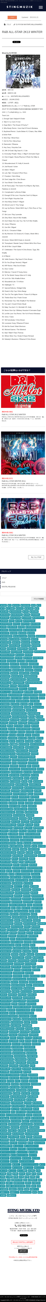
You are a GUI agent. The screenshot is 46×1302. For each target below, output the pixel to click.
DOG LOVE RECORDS (37, 744)
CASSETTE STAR (24, 685)
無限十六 (10, 1183)
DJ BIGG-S (41, 719)
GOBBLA (38, 790)
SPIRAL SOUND (33, 1056)
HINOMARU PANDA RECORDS (9, 818)
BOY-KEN (38, 670)
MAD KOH (34, 892)
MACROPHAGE (27, 889)
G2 (31, 781)
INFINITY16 (5, 830)
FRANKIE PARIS (18, 778)
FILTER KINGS (38, 772)
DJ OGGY (4, 735)
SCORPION (17, 1019)
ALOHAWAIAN (27, 617)
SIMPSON (4, 1034)
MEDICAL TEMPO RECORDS (18, 905)
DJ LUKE (12, 728)
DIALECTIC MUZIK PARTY (19, 713)
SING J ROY (5, 1037)
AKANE (27, 614)
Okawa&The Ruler (6, 948)
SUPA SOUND (33, 1074)
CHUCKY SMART (17, 698)
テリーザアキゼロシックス (27, 1161)
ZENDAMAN (5, 1139)
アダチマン (22, 1149)
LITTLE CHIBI (28, 883)
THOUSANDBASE (6, 1093)
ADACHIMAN (34, 611)
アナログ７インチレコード (8, 1152)
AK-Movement (5, 614)
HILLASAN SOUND (19, 815)
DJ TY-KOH (5, 741)
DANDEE (28, 707)
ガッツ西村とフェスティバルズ (19, 1155)
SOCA (35, 1040)
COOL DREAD (35, 701)
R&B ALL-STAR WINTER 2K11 (14, 481)
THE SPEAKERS (33, 1090)
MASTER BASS (6, 901)
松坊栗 (3, 1179)
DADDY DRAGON (6, 707)
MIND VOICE (14, 914)
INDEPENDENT (39, 827)
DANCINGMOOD (18, 707)
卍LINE (22, 1173)
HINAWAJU (30, 815)
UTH (3, 1115)
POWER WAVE (6, 966)
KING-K (17, 864)
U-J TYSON (16, 1108)
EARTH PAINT (22, 762)
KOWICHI (17, 871)
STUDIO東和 (5, 1071)
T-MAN (3, 1081)
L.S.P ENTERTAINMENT (23, 874)
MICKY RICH (26, 908)
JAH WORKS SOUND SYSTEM (32, 837)
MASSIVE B (27, 898)
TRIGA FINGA (37, 1102)
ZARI (23, 1136)
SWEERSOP (25, 1078)
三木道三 (32, 1170)
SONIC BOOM (26, 1044)
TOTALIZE (28, 1102)
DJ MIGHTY (5, 732)
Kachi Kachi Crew (6, 855)
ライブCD (4, 1170)
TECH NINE (5, 1087)
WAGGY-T (26, 1121)
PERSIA (4, 960)
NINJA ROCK (5, 939)
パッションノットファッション (30, 1164)
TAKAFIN (25, 1081)
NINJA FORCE (33, 935)
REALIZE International (19, 979)
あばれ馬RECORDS (7, 1145)
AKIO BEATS (5, 617)
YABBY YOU (13, 1130)
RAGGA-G (36, 969)
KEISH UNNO (24, 858)
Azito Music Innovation (20, 636)
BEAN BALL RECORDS (8, 654)
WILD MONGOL (39, 1124)
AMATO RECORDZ (39, 617)
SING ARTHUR (23, 1034)
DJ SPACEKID (13, 738)
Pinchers (34, 960)
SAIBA (39, 1010)
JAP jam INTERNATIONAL (8, 843)
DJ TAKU (40, 738)
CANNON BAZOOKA (34, 679)
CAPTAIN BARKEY (19, 682)
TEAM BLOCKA (25, 1084)
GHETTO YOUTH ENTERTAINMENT (35, 787)
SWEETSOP (34, 1078)
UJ (13, 1112)
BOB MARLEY (34, 664)
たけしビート (5, 1149)
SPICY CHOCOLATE (7, 1056)
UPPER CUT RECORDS (34, 1112)
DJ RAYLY (21, 735)
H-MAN (31, 800)
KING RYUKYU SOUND (20, 867)
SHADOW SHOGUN (17, 1022)
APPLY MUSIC (36, 623)
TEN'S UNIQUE (15, 1087)
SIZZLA (14, 1037)
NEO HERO (5, 932)
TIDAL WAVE (26, 1093)
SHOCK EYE (20, 1028)
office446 (26, 945)
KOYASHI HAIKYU (27, 871)
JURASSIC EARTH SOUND (9, 852)
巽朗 (16, 1176)
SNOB (28, 1040)
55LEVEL (16, 605)
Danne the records (38, 707)
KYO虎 (12, 874)
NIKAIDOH (12, 935)
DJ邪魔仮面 (14, 744)
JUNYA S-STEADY (34, 849)
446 (34, 605)
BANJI (3, 648)
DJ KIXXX (35, 725)
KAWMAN (42, 855)
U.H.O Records (6, 1112)
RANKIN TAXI (18, 976)
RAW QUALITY (35, 976)
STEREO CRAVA (33, 1062)
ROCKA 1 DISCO (6, 997)
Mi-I (14, 908)
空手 (3, 1186)
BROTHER (14, 673)
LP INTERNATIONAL (7, 886)
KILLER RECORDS (7, 864)
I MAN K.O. (29, 827)
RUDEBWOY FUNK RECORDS (22, 1006)
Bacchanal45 (26, 642)
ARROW (22, 627)
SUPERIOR (5, 1078)
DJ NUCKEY (40, 732)
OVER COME (17, 951)
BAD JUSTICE (26, 645)
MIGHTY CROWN (37, 908)
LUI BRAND (35, 886)
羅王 (34, 1186)
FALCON (41, 769)
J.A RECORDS (13, 833)
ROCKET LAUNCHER (19, 1000)
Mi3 (19, 908)
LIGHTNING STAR (35, 880)
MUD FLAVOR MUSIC (30, 923)
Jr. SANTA (42, 846)
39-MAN (4, 605)
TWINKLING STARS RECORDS (35, 1105)
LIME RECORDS (18, 883)
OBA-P (19, 945)
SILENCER (5, 1031)
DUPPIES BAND (6, 762)
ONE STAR (35, 948)
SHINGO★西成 (27, 1025)
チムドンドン (5, 1161)
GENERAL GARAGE (22, 784)
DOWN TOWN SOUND (23, 753)
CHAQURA (38, 691)
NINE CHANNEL (23, 935)
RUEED (4, 1010)
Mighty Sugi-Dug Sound (21, 911)
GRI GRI (15, 796)
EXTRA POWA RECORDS (29, 769)
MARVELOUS (5, 898)
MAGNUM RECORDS (7, 895)
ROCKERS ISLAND (30, 997)
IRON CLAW (32, 830)
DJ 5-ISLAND (5, 719)
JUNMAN (24, 849)
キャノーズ (33, 1155)
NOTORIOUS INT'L (39, 942)
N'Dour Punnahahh (17, 926)
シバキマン (36, 1158)
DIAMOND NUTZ (6, 716)
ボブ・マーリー (29, 1167)
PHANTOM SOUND (24, 960)
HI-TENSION (33, 809)
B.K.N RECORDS (14, 639)
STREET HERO (6, 1068)
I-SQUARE (29, 824)
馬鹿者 (3, 1195)
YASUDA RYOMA (6, 1133)
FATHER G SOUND (17, 772)
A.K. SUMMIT (10, 608)
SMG (22, 1040)
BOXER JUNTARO (18, 670)
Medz (30, 905)
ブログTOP (37, 557)
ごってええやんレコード (32, 1145)
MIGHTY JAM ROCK (7, 911)
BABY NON (17, 642)
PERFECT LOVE (38, 957)
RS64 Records (32, 1003)
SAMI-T (13, 1013)
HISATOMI (23, 818)
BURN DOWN (5, 679)
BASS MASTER (29, 651)
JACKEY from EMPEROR (33, 833)
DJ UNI (13, 741)
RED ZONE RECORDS (36, 982)
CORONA (24, 704)
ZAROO (30, 1136)
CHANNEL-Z (29, 691)
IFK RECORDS (19, 827)
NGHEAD (4, 935)
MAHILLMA (19, 895)
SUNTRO (24, 1074)
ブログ (8, 24)
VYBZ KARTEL (16, 1121)
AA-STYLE (20, 608)
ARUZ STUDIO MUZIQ (16, 630)
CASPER (14, 685)
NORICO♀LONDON (17, 942)
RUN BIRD (11, 1010)
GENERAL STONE (35, 784)
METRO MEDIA (6, 908)
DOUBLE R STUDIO (22, 750)
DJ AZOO (24, 719)
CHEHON (4, 694)
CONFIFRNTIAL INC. (23, 701)
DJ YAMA (38, 741)
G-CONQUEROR (16, 781)
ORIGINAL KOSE (6, 951)
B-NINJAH (32, 636)
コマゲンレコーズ (16, 1158)
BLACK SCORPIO (31, 660)
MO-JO (43, 917)
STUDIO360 (27, 1068)
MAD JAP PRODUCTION (23, 892)
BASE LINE (33, 648)
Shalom (35, 1022)
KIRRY (9, 871)
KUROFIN (4, 874)
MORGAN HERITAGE (7, 923)
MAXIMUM (4, 905)
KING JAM (33, 864)
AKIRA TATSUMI (16, 617)
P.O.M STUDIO (6, 954)
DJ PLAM (12, 735)
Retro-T (30, 985)
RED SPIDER (24, 982)
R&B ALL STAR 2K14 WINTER (14, 535)
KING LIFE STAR (6, 867)
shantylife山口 (5, 1025)
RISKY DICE (23, 994)
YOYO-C (4, 1136)
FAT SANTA (28, 772)
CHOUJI (43, 694)
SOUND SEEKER (6, 1053)
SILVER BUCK (14, 1031)
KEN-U (32, 858)
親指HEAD (13, 1189)
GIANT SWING (5, 790)
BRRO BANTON (25, 673)
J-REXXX (4, 833)
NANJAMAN (36, 926)
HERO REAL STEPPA (21, 809)
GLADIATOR (16, 790)
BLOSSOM (24, 664)
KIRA (3, 871)
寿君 (40, 1173)
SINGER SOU (34, 1034)
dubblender (42, 759)
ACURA (26, 611)
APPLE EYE (26, 623)
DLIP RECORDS (24, 744)
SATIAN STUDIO (25, 1016)
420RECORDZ (26, 605)
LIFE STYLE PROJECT (8, 880)
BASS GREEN (5, 651)
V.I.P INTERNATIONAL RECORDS (16, 1115)
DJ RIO (28, 735)
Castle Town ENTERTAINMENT (9, 688)
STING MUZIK (14, 1065)
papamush (31, 954)
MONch (18, 920)
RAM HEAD (30, 972)
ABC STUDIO (29, 608)
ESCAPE (36, 766)
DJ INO (4, 725)
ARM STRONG (13, 627)
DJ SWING (32, 738)
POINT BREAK (19, 963)
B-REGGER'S (41, 636)
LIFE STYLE (27, 877)
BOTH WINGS (38, 667)
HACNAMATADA (41, 800)
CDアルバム (24, 688)
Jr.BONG (28, 846)
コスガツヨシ (5, 1158)
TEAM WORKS (36, 1084)
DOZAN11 (35, 753)
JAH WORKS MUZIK (16, 837)
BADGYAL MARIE (15, 645)
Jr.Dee (34, 846)
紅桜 (29, 1186)
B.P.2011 (35, 639)
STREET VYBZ (17, 1068)
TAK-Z (18, 1081)
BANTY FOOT (12, 648)
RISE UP (4, 994)
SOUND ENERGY (17, 1047)
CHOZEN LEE (5, 698)
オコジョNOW (5, 1155)
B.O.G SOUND (26, 639)
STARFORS (32, 1059)
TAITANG (11, 1081)
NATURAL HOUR (25, 929)
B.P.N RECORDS (6, 642)
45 (10, 605)
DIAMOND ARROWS (34, 713)
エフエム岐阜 (33, 1152)
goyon (31, 793)
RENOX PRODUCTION (18, 985)
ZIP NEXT (14, 1142)
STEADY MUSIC (21, 1062)
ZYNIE (31, 1142)
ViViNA (28, 1118)
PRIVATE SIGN (17, 966)
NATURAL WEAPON (37, 929)
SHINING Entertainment (8, 1028)
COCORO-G (35, 698)
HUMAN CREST (36, 821)
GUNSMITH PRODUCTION (19, 800)
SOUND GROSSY (30, 1047)
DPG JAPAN (5, 756)
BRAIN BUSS (5, 673)
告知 (29, 1173)
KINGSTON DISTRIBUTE (35, 867)
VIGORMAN (38, 1115)
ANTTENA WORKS (6, 623)
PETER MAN (13, 960)
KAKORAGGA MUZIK (31, 855)
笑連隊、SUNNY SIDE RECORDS (16, 1186)
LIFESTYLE (37, 877)
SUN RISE (27, 1071)
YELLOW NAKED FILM (32, 1133)
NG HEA (30, 932)
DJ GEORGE (23, 722)
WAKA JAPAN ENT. (37, 1121)
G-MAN (25, 781)
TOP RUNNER (5, 1102)
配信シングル (5, 1192)
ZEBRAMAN (38, 1136)
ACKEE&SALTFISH (16, 611)
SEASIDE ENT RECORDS (30, 1019)
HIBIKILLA (20, 812)
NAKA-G (28, 926)
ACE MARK (5, 611)
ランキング (13, 1170)
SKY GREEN (38, 1037)
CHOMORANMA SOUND (31, 694)
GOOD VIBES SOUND (20, 793)
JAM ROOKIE (15, 840)
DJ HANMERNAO (34, 722)
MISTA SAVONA (25, 914)
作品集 (3, 1173)
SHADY (27, 1022)
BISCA (3, 660)
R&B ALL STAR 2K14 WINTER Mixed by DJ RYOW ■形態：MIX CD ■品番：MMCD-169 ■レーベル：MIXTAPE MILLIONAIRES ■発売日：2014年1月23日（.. (23, 539)
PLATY (41, 960)
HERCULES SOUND (7, 809)
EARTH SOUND (34, 762)
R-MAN (40, 966)
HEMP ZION (33, 806)
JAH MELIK (5, 837)
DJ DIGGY (4, 722)
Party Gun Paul (41, 954)
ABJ (37, 608)
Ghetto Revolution (18, 787)
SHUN (37, 1028)
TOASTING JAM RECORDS (19, 1096)
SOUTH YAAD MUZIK (19, 1053)
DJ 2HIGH (39, 716)
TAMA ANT (15, 1084)
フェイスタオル (18, 1167)
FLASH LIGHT (25, 775)
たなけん (14, 1149)
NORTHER (28, 942)
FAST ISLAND (5, 772)
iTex (40, 830)
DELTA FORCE (5, 713)
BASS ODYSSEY (40, 651)
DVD (3, 582)
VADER (30, 1115)
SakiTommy (5, 1013)
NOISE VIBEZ (5, 942)
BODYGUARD (15, 667)
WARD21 (4, 1124)
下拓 (39, 1170)
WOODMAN (25, 1127)
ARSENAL (4, 630)
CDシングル (33, 688)
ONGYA (43, 948)
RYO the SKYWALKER (23, 1010)
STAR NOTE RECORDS (8, 1062)
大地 (34, 1173)
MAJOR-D (27, 895)
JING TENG (5, 846)
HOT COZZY (16, 821)
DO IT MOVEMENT (7, 747)
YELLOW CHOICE (18, 1133)
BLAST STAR (15, 664)
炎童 (3, 1183)
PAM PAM (15, 954)
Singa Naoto (14, 1034)
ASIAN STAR (5, 633)
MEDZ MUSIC (38, 905)
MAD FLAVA (37, 889)
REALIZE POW (32, 979)
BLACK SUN (5, 664)
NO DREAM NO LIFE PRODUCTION (27, 939)
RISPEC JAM (32, 994)
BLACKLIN (21, 660)
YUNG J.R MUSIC (14, 1136)
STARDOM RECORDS (7, 1059)
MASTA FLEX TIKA (38, 898)
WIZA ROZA (15, 1127)
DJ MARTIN (36, 728)
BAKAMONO (36, 645)
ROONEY (22, 1003)
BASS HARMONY (17, 651)
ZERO (13, 1139)
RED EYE (15, 982)
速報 (27, 1189)
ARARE (4, 627)
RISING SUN (13, 994)
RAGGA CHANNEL (6, 972)
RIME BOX (16, 991)
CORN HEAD (15, 704)
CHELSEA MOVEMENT (16, 694)
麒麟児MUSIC (12, 1195)
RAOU (26, 976)
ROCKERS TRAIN (6, 1000)
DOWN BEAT (34, 750)
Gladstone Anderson (27, 790)
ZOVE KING (23, 1142)
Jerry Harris (28, 843)
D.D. (31, 704)
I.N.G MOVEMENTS (7, 827)
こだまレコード (19, 1145)
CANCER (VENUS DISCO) (18, 679)
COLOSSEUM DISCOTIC (8, 701)
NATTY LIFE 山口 (13, 929)
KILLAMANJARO (30, 861)
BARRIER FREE (23, 648)
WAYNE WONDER (14, 1124)
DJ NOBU (21, 732)
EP (30, 766)
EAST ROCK (5, 766)
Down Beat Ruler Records (8, 753)
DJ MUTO (13, 732)
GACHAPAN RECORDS (8, 784)
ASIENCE (14, 633)
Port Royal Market (31, 963)
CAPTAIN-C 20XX (6, 682)
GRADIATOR (39, 793)
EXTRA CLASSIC (15, 769)
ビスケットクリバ (6, 1167)
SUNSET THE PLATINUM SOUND (10, 1074)
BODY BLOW (5, 667)
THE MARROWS (22, 1090)
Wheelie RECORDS (27, 1124)
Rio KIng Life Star (26, 991)
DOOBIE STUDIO (19, 747)
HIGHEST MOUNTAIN (32, 812)
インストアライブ (22, 1152)
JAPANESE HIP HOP (27, 840)
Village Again (5, 1118)
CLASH (26, 698)
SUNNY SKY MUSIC (17, 1071)
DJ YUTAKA (5, 744)
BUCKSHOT (35, 673)
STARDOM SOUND (21, 1059)
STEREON (4, 1065)
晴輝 (28, 1176)
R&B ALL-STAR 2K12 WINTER (14, 414)
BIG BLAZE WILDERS (7, 657)
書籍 (33, 1176)
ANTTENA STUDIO (29, 620)
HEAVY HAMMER (15, 806)
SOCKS (42, 1040)
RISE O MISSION (39, 991)
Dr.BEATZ (14, 756)
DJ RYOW (19, 24)
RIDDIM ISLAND (6, 991)
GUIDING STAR (6, 800)
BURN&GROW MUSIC (31, 676)
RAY (43, 976)
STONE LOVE (24, 1065)
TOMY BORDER (33, 1096)
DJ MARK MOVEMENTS (24, 728)
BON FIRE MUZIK (27, 667)
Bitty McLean (12, 660)
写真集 (16, 1173)
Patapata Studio (6, 957)
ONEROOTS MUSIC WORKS (22, 948)
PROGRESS (27, 966)
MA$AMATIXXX (6, 889)
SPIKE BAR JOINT (20, 1056)
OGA (33, 945)
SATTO (34, 1016)
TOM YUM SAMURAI (7, 1099)
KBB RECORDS (6, 858)
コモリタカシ (27, 1158)
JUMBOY (16, 849)
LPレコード (19, 886)
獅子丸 (28, 1183)
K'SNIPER (21, 852)
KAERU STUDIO (18, 855)
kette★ (15, 861)
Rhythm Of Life (6, 988)
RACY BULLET (27, 969)
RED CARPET (5, 982)
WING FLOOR (5, 1127)
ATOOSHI (31, 633)
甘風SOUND (37, 1183)
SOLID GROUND (6, 1044)
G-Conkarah (5, 781)
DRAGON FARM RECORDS (20, 759)
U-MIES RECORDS (27, 1108)
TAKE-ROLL (34, 1081)
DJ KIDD (28, 725)
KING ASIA (25, 864)
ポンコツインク (39, 1167)
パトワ (43, 1164)
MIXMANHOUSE (6, 917)
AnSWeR (19, 620)
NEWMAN (13, 932)
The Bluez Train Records (8, 1090)
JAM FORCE (5, 840)
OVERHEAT (27, 951)
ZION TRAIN (5, 1142)
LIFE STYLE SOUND (22, 880)
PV (34, 966)
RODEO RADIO (6, 1003)
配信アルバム (35, 1189)
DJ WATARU (30, 741)
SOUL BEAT (37, 1044)
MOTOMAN (19, 923)
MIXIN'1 (34, 914)
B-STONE (4, 639)
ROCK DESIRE (18, 997)
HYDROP (21, 824)
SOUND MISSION (6, 1050)
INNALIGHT (14, 830)
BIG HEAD (19, 657)
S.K (34, 1010)
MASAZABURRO (16, 898)
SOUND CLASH (6, 1047)
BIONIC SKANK (38, 657)
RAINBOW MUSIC (19, 972)
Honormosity (38, 818)
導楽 (3, 1176)
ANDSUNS (4, 620)
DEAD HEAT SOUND (19, 710)
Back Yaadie (36, 642)
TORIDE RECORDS (17, 1102)
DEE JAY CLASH (32, 710)
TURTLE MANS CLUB (18, 1105)
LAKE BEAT (5, 877)
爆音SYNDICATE (19, 1183)
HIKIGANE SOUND (7, 815)
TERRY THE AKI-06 (27, 1087)
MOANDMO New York (7, 920)
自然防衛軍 (4, 1189)
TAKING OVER (6, 1084)
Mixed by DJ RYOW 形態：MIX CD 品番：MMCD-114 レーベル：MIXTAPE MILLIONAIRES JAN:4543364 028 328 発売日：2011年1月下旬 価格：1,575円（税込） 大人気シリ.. (22, 485)
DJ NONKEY (31, 732)
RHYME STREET (39, 985)
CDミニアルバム (6, 691)
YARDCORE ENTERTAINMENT (36, 1130)
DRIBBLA (33, 759)
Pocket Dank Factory (7, 963)
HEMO (24, 806)
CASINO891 (5, 685)
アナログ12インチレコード (35, 1149)
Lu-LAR (27, 886)
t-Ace (42, 1078)
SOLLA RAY (17, 1044)
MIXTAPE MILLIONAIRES (33, 24)
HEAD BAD (5, 806)
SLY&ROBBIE (14, 1040)
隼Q (35, 1192)
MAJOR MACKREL (38, 895)
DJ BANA (32, 719)
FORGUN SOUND (6, 778)
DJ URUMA (20, 741)
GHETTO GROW (6, 787)
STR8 (33, 1065)
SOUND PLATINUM (31, 1050)
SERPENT (42, 1019)
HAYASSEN (38, 803)
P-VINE (35, 951)
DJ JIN (10, 725)
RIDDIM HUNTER (29, 988)
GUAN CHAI (35, 796)
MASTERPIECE (29, 901)
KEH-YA (15, 858)
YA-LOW (4, 1130)
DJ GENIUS (13, 722)
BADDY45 (4, 645)
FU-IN (27, 778)
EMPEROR (14, 766)
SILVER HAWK (25, 1031)
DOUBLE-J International (8, 750)
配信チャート (15, 1192)
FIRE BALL (5, 775)
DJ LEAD (4, 728)
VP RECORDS (5, 1121)
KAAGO (38, 852)
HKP (30, 818)
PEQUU (29, 957)
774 (39, 605)
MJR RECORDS (34, 917)
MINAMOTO (5, 914)
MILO (38, 911)
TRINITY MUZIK (6, 1105)
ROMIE (15, 1003)
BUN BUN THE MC (17, 676)
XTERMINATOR (35, 1127)
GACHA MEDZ (38, 781)
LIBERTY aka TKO (16, 877)
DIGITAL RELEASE (9, 587)
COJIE (42, 698)
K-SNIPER (30, 852)
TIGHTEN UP (5, 1096)
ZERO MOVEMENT (22, 1139)
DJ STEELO (23, 738)
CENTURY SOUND (18, 691)
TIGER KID (36, 1093)
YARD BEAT (22, 1130)
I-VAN (37, 824)
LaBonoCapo (36, 874)
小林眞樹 (10, 1176)
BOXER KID (30, 670)
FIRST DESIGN (15, 775)
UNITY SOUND (21, 1112)
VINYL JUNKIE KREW (17, 1118)
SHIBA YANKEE (16, 1025)
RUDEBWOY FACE (7, 1006)
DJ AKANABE (15, 719)
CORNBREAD (5, 704)
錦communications (26, 1192)
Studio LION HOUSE (39, 1068)
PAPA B (23, 954)
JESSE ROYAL (38, 843)
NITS (13, 939)
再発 (10, 1173)
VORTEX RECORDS (38, 1118)
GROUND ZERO (25, 796)
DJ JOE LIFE (19, 725)
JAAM (22, 833)
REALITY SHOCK (6, 979)
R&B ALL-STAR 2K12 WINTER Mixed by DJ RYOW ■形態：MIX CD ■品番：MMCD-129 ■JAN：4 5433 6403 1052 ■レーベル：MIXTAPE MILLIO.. (23, 419)
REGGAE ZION (6, 985)
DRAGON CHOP (6, 759)
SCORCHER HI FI (6, 1019)
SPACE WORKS (32, 1053)
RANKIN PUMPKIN (6, 976)
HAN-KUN (4, 803)
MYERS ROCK (5, 926)
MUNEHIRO (42, 923)
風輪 (41, 1192)
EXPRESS (4, 769)
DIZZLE (32, 716)
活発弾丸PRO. (33, 1179)
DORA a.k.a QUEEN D (32, 747)
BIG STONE (28, 657)
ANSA (12, 620)
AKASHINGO (36, 614)
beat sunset (20, 654)
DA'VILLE (38, 704)
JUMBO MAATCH (6, 849)
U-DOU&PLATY (6, 1108)
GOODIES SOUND (6, 793)
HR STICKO (26, 821)
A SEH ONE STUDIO (30, 630)
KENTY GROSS (6, 861)
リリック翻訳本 (23, 1170)
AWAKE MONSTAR (7, 636)
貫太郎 (21, 1189)
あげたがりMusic (40, 1142)
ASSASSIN (23, 633)
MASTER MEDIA (17, 901)
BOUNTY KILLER (6, 670)
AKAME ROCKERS (17, 614)
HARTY (21, 803)
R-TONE (18, 969)
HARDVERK (13, 803)
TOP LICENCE (32, 1099)
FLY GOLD (35, 775)
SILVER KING (35, 1031)
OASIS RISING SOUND (8, 945)
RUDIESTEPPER (38, 1006)
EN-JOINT (23, 766)
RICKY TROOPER (17, 988)
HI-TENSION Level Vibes (8, 812)
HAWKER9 (29, 803)
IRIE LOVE (23, 830)
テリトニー (14, 1161)
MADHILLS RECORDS (7, 892)
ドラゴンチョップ (6, 1164)
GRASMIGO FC (6, 796)
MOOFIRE (37, 920)
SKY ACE (28, 1037)
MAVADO (38, 901)
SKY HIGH (4, 1040)
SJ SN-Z (21, 1037)
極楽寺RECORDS (17, 1179)
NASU (3, 929)
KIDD (21, 861)
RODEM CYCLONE (33, 1000)
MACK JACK (16, 889)
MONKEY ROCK (27, 920)
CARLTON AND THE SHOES (34, 682)
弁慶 (22, 1176)
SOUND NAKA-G (18, 1050)
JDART (20, 843)
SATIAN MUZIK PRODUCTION (9, 1016)
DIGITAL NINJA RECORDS (20, 716)
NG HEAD (38, 932)
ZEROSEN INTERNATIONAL (38, 1139)
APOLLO (17, 623)
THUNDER (17, 1093)
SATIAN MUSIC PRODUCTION (25, 1013)
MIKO (32, 911)
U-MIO (36, 1108)
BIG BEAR (29, 654)
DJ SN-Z (4, 738)
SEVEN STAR (5, 1022)
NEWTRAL (22, 932)
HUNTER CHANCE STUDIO (9, 824)
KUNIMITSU (39, 871)
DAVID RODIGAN (6, 710)
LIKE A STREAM (6, 883)
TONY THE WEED (20, 1099)
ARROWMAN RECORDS (33, 627)
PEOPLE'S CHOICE (19, 957)
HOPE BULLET (6, 821)
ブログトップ (6, 571)
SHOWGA (29, 1028)
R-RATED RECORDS (7, 969)
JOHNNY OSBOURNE (16, 846)
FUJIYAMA (34, 778)
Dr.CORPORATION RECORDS (27, 756)
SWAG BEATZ (14, 1078)
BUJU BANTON (6, 676)
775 (3, 608)
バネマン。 (16, 1164)
